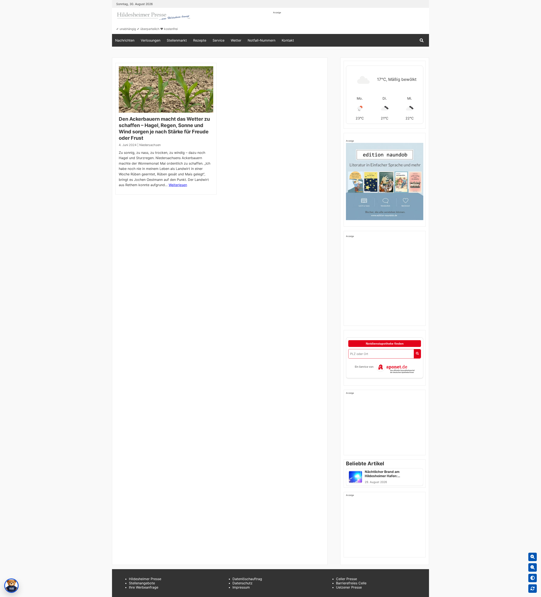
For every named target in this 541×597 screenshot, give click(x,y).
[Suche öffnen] (421, 40)
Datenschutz (242, 583)
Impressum (241, 587)
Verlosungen (150, 40)
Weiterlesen (178, 185)
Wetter (236, 40)
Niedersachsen (150, 145)
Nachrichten (124, 40)
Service (218, 40)
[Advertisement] (350, 23)
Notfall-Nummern (261, 40)
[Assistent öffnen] (11, 585)
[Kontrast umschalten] (532, 578)
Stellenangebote (142, 583)
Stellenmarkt (177, 40)
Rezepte (199, 40)
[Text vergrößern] (532, 557)
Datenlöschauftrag (247, 579)
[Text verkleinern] (532, 567)
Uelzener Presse (349, 587)
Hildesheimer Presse (145, 579)
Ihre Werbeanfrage (143, 587)
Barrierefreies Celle (351, 583)
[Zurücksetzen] (532, 588)
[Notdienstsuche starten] (417, 353)
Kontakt (288, 40)
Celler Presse (346, 579)
